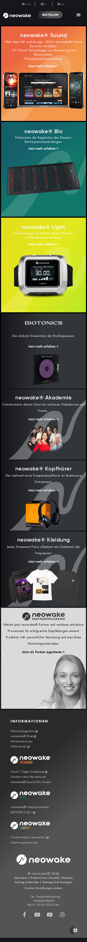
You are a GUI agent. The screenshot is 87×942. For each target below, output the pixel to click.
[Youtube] (37, 914)
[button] (78, 15)
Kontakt (54, 878)
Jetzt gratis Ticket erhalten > (43, 631)
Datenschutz (38, 878)
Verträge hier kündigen (57, 882)
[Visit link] (43, 441)
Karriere (67, 878)
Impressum (20, 878)
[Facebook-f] (24, 914)
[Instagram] (62, 914)
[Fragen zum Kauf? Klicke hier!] (75, 930)
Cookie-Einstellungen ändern (43, 888)
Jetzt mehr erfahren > (43, 66)
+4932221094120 (43, 901)
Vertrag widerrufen (27, 882)
